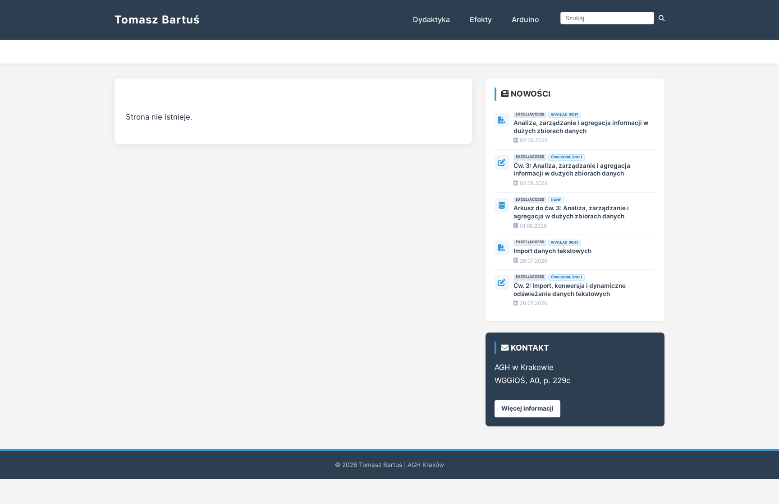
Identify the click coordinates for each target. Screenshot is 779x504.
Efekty (481, 19)
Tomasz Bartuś (157, 19)
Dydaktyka (431, 19)
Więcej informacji (527, 408)
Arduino (525, 19)
